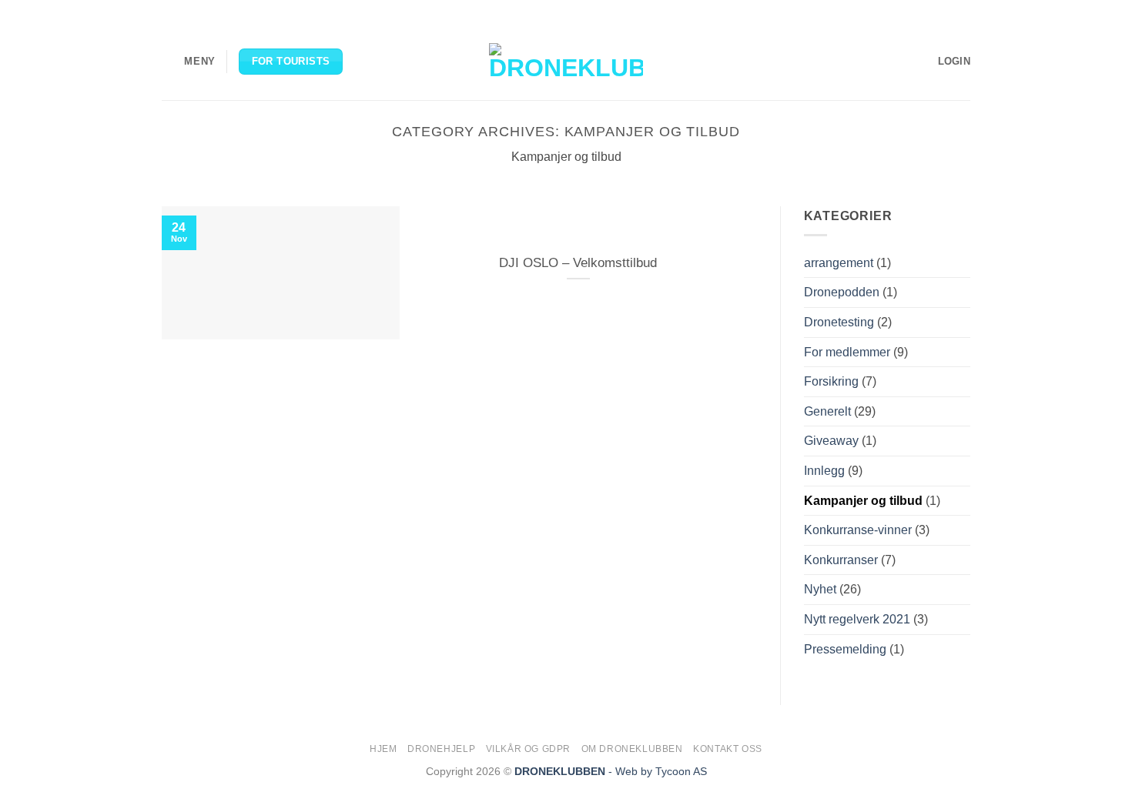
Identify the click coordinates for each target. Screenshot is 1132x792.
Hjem (383, 749)
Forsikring (831, 381)
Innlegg (824, 470)
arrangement (838, 262)
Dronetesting (839, 322)
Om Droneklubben (632, 749)
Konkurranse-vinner (858, 529)
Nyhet (820, 589)
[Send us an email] (948, 11)
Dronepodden (841, 292)
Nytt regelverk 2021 (857, 619)
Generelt (827, 411)
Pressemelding (845, 649)
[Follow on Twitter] (933, 11)
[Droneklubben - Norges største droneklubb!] (566, 61)
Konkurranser (841, 559)
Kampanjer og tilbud (863, 500)
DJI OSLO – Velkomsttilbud (578, 263)
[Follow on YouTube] (962, 11)
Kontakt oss (727, 749)
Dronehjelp (441, 749)
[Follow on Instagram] (918, 11)
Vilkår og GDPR (528, 749)
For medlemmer (847, 352)
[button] (189, 61)
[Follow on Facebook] (904, 11)
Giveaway (831, 440)
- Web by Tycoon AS (657, 771)
